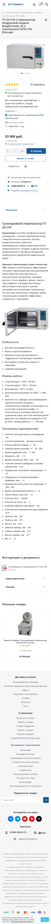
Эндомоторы (25, 770)
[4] (14, 84)
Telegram (18, 819)
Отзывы (25, 698)
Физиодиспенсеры (25, 754)
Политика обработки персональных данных (25, 686)
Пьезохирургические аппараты (25, 758)
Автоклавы (25, 750)
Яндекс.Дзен (32, 819)
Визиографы (25, 782)
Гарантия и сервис (25, 718)
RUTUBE (39, 819)
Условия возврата (25, 734)
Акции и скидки (25, 722)
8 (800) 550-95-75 (18, 186)
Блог (25, 706)
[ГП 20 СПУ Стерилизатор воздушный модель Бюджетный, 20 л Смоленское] (25, 57)
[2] (9, 84)
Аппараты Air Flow (26, 778)
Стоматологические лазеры (25, 762)
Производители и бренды (25, 682)
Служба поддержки (25, 726)
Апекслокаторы (25, 766)
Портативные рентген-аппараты (25, 786)
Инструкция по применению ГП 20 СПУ (27, 566)
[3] (12, 84)
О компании (25, 713)
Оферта (25, 690)
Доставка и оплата (29, 190)
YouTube (25, 819)
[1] (6, 84)
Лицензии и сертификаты (25, 694)
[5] (17, 84)
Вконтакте (10, 819)
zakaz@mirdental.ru (27, 839)
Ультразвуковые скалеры (25, 774)
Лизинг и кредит (25, 730)
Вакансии (25, 702)
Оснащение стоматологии (25, 745)
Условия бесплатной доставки (25, 738)
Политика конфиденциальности (22, 921)
